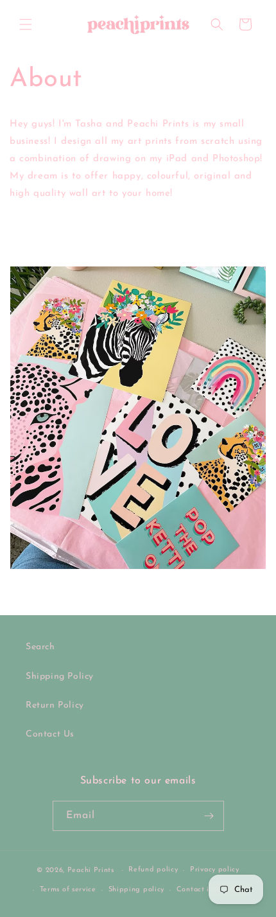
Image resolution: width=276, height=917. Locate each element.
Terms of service (68, 889)
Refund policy (153, 869)
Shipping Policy (60, 676)
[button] (26, 24)
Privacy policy (214, 869)
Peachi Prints (90, 870)
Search (40, 647)
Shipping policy (136, 889)
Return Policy (55, 705)
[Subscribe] (209, 816)
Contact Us (50, 734)
